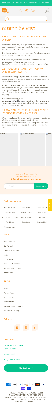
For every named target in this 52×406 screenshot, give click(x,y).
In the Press (8, 273)
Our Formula (9, 246)
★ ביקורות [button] (50, 205)
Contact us (24, 368)
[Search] (7, 18)
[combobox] (26, 18)
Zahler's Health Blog (11, 250)
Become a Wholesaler (12, 268)
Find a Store (8, 259)
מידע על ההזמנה (9, 302)
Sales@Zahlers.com (17, 101)
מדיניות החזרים (9, 297)
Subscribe (40, 186)
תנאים (6, 288)
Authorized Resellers (12, 264)
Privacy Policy (9, 293)
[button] (47, 10)
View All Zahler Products (13, 306)
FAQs (6, 255)
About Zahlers (9, 241)
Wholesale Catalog (11, 311)
